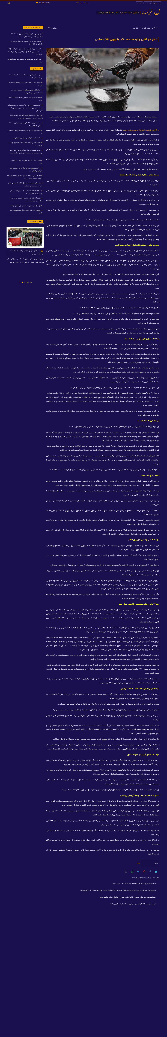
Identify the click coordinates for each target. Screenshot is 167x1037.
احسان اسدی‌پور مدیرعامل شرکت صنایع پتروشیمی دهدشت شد (25, 144)
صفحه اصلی (157, 3)
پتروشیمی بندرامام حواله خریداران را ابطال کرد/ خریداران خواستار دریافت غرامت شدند (128, 897)
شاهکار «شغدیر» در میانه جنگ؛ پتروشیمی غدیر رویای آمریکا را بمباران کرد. (27, 192)
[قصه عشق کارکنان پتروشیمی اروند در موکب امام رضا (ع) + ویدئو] (25, 237)
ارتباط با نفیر (148, 3)
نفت (133, 877)
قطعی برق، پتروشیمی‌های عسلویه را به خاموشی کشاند (26, 162)
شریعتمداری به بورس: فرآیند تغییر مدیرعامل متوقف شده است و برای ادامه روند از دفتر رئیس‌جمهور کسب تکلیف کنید (118, 890)
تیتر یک (144, 877)
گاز (139, 877)
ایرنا (138, 863)
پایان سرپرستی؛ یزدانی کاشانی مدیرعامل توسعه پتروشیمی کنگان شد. (26, 169)
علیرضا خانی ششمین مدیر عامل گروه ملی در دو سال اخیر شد (25, 84)
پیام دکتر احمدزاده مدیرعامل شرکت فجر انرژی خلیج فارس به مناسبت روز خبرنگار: (25, 184)
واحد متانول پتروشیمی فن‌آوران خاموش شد (27, 138)
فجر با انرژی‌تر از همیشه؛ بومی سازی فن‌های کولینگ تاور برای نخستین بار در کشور (25, 177)
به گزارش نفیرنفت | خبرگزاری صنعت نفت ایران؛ (141, 130)
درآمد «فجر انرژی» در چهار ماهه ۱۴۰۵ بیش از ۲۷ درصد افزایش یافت (134, 883)
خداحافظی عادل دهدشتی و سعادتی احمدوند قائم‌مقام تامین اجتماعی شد (27, 91)
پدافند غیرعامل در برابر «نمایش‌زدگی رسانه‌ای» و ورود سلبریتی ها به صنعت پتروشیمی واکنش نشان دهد (26, 153)
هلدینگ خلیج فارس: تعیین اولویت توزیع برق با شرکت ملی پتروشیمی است (26, 199)
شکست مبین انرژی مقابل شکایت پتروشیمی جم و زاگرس (26, 211)
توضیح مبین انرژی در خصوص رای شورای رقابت (25, 205)
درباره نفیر (139, 3)
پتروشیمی (153, 877)
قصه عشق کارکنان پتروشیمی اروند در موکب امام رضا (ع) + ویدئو (26, 252)
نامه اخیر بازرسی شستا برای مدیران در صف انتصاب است (25, 60)
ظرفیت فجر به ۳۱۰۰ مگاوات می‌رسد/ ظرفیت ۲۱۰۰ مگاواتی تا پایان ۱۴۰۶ (133, 904)
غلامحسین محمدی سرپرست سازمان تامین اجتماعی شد (25, 132)
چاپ (134, 28)
